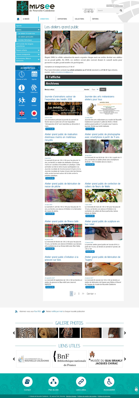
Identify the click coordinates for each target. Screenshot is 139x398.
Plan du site (54, 390)
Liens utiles (81, 390)
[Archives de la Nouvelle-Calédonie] (106, 358)
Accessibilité (109, 390)
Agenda (19, 25)
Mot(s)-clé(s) (49, 89)
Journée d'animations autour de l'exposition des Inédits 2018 (60, 98)
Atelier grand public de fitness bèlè (61, 221)
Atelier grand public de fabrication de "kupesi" (102, 258)
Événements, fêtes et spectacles (23, 59)
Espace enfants (21, 50)
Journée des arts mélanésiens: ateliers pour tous (100, 98)
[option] (26, 333)
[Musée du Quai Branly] (33, 358)
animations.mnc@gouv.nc (64, 72)
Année (86, 89)
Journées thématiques (25, 40)
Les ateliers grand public (25, 37)
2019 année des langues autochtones (24, 45)
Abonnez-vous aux (30, 311)
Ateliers (18, 30)
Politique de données (104, 396)
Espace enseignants (23, 54)
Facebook (85, 11)
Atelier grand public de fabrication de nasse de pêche (62, 185)
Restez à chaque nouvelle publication (65, 311)
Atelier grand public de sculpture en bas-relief (102, 223)
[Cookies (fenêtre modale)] (136, 389)
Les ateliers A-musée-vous (26, 33)
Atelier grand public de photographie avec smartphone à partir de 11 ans (102, 136)
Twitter (88, 11)
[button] (26, 333)
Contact (27, 390)
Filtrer (103, 89)
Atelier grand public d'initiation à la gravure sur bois (61, 258)
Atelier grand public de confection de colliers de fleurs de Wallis (102, 185)
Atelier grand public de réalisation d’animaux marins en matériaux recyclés (61, 137)
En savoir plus (50, 129)
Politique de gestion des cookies (87, 396)
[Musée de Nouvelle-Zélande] (69, 358)
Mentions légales (71, 396)
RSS (92, 11)
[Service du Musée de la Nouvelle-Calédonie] (36, 8)
